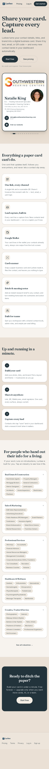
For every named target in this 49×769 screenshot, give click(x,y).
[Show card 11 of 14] (32, 133)
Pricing (19, 4)
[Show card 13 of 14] (35, 133)
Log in (29, 4)
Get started (40, 4)
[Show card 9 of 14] (28, 133)
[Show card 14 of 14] (37, 133)
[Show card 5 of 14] (20, 133)
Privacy (21, 743)
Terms (12, 743)
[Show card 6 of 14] (22, 133)
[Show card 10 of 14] (30, 133)
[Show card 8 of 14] (26, 133)
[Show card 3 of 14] (16, 133)
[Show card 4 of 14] (18, 133)
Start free (10, 59)
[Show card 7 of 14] (24, 133)
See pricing (28, 59)
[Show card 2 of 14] (14, 133)
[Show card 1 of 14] (11, 133)
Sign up (37, 743)
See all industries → (24, 645)
